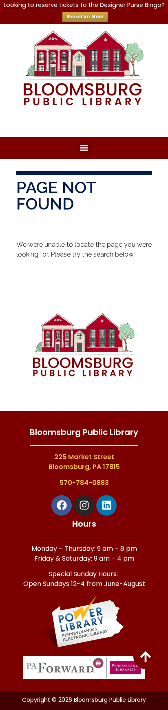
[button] (84, 148)
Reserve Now (85, 16)
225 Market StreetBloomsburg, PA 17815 (84, 461)
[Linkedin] (106, 505)
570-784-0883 (84, 482)
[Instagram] (84, 505)
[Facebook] (61, 505)
